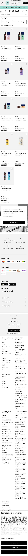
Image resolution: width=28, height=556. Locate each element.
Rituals (3, 342)
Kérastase (4, 369)
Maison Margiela (6, 374)
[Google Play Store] (4, 284)
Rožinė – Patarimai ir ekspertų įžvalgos (19, 451)
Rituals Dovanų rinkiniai (7, 433)
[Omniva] (18, 270)
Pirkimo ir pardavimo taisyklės (14, 324)
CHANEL (4, 358)
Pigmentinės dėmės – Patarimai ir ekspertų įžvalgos (20, 426)
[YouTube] (7, 291)
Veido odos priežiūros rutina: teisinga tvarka (20, 439)
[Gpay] (13, 261)
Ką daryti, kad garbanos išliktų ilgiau (21, 447)
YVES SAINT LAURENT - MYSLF (20, 381)
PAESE (3, 365)
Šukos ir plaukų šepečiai (7, 438)
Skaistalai (4, 457)
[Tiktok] (10, 291)
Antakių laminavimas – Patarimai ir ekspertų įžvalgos (20, 443)
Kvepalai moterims (6, 420)
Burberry (4, 381)
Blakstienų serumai (6, 431)
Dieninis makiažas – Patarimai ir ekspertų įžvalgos (20, 493)
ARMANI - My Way (19, 366)
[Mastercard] (3, 261)
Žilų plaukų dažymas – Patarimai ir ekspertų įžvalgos (20, 483)
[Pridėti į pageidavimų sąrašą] (12, 29)
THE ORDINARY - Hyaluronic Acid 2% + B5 (21, 394)
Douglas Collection (6, 346)
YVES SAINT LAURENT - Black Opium (20, 388)
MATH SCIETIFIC (6, 351)
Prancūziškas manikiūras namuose (20, 455)
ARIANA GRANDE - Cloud (19, 407)
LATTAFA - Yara (18, 391)
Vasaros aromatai (6, 508)
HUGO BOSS (5, 367)
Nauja (3, 424)
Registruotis (14, 222)
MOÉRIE (4, 383)
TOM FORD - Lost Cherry (21, 397)
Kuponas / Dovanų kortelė (6, 446)
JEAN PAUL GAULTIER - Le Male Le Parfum (20, 355)
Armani (3, 376)
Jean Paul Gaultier (6, 362)
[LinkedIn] (12, 291)
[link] (7, 44)
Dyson (3, 344)
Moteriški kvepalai (6, 510)
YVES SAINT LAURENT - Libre (20, 404)
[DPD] (3, 270)
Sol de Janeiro (5, 349)
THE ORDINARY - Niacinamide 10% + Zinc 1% (20, 374)
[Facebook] (2, 291)
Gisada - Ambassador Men (20, 369)
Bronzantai (4, 452)
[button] (2, 3)
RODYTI (25, 2)
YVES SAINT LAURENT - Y (21, 364)
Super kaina (5, 427)
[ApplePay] (18, 261)
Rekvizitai (14, 318)
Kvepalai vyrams (6, 429)
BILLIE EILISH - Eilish (19, 358)
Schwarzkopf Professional (5, 386)
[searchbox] (14, 14)
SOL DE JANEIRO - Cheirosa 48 (19, 343)
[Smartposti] (8, 270)
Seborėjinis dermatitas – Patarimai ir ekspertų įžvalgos (20, 464)
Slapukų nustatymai (14, 326)
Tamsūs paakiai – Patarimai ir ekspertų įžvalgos (20, 478)
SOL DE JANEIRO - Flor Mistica (20, 400)
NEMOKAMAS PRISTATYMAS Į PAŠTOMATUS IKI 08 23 (14, 7)
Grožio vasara (5, 505)
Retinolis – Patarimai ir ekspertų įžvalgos (20, 421)
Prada (3, 379)
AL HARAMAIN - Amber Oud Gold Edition (20, 361)
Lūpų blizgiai (5, 440)
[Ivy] (23, 261)
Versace (4, 372)
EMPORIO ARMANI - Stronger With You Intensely (19, 351)
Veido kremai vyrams (7, 443)
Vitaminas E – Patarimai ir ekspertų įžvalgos (21, 473)
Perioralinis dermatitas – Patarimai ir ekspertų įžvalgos (20, 469)
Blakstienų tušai (5, 436)
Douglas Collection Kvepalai (6, 449)
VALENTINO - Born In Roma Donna (20, 378)
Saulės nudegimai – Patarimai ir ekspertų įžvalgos (20, 459)
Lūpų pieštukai (5, 462)
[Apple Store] (12, 284)
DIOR (3, 356)
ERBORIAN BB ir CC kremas (6, 460)
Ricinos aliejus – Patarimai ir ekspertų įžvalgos (21, 418)
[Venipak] (23, 270)
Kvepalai (4, 415)
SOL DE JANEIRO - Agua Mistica (21, 385)
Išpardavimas (5, 417)
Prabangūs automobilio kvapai (20, 414)
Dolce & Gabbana (6, 360)
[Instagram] (5, 291)
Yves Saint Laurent (6, 353)
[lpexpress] (13, 270)
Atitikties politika (14, 321)
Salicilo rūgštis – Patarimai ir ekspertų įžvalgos (20, 435)
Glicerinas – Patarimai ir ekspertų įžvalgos (20, 430)
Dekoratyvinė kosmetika (7, 422)
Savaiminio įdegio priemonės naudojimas (20, 497)
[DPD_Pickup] (3, 273)
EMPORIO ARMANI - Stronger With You (19, 346)
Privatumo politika (14, 315)
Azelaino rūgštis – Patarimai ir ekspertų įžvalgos (20, 488)
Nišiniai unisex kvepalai (7, 454)
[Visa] (8, 261)
